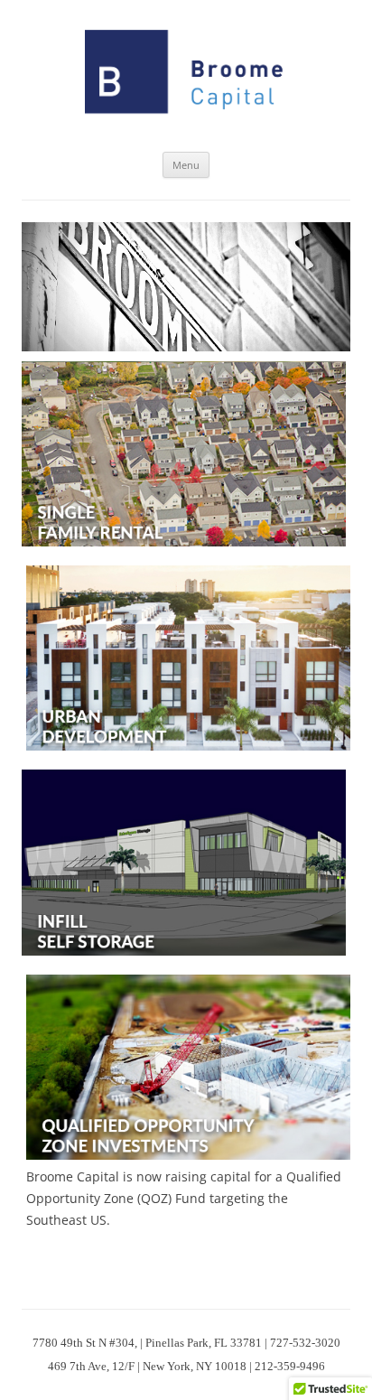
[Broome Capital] (186, 76)
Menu (186, 165)
